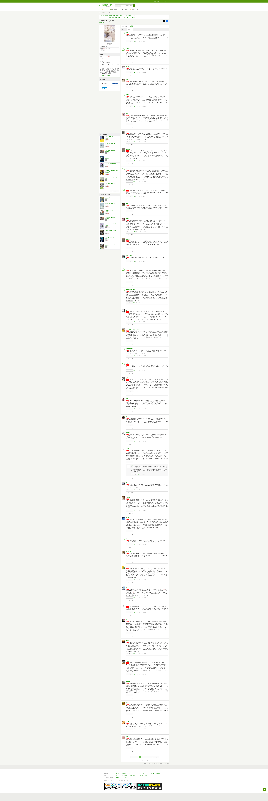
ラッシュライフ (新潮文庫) (110, 183)
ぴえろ (127, 702)
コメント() (137, 41)
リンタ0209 (128, 551)
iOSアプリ (126, 777)
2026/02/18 (144, 106)
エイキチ (128, 681)
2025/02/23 (144, 355)
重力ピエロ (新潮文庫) (109, 136)
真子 (127, 113)
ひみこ (127, 32)
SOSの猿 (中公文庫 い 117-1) (110, 230)
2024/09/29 (144, 425)
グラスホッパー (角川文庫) (110, 143)
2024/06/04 (144, 489)
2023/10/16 (144, 612)
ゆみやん (128, 239)
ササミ (127, 640)
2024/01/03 (144, 579)
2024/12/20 (144, 391)
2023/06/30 (144, 694)
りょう (127, 517)
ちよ (127, 619)
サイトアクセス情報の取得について (155, 773)
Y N (127, 189)
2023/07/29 (144, 632)
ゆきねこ (128, 218)
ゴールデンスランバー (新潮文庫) (111, 177)
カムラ (127, 448)
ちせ (127, 363)
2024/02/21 (144, 559)
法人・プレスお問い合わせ (130, 775)
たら (127, 268)
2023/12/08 (144, 597)
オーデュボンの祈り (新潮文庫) (110, 163)
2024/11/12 (144, 408)
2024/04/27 (144, 510)
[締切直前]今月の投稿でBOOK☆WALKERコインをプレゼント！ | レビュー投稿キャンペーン (118, 15)
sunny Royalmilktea (130, 289)
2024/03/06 (144, 544)
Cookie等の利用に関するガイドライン (139, 773)
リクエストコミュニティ (142, 775)
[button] (134, 5)
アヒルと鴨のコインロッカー (110, 150)
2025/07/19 (143, 302)
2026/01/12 (144, 123)
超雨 (127, 310)
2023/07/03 (144, 674)
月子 (127, 79)
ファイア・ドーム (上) (109, 210)
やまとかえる (129, 255)
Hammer (128, 432)
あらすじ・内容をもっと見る (105, 75)
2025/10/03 (143, 261)
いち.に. (128, 566)
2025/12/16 (143, 160)
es (126, 131)
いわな (127, 661)
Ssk (127, 736)
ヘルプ (117, 775)
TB (126, 168)
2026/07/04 (144, 58)
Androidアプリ (118, 777)
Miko (127, 398)
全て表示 (123, 29)
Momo (127, 94)
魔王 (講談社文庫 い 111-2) (110, 244)
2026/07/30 (143, 41)
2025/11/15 (144, 231)
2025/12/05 (143, 196)
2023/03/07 (144, 728)
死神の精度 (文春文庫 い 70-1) (110, 156)
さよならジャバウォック (109, 237)
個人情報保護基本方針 (125, 773)
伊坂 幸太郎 (104, 12)
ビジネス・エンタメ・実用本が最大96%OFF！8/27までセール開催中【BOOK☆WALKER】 (118, 17)
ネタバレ (130, 29)
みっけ (127, 587)
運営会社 (117, 773)
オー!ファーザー (108, 197)
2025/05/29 (143, 321)
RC (126, 538)
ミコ (127, 203)
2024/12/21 (144, 370)
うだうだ (128, 149)
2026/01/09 (144, 141)
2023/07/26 (144, 653)
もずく (127, 48)
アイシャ (128, 497)
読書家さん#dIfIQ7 (130, 348)
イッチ (127, 721)
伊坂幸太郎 (106, 138)
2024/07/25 (144, 441)
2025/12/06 (144, 181)
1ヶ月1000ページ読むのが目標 (133, 329)
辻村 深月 (106, 211)
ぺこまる (128, 66)
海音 (127, 378)
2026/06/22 (144, 72)
